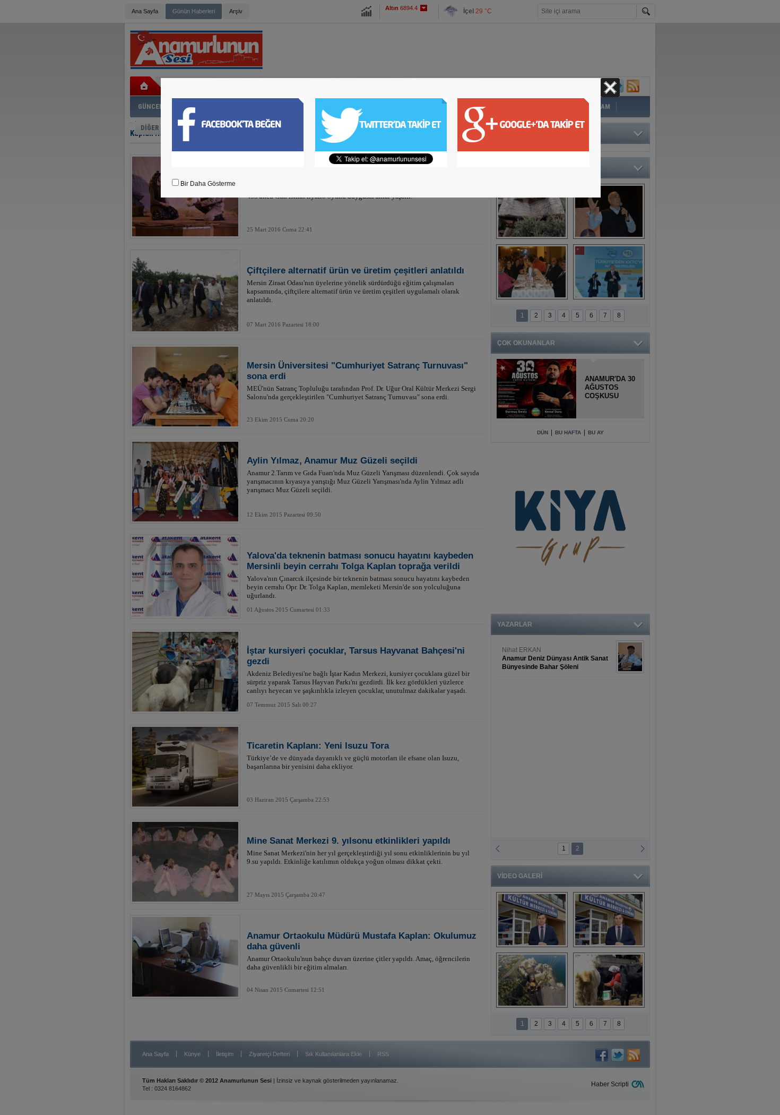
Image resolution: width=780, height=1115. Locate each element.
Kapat (610, 87)
